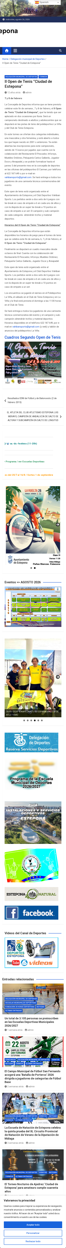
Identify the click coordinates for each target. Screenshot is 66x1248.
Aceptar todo (33, 1225)
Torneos (43, 77)
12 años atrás (14, 92)
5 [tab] (38, 720)
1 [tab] (31, 568)
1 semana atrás (15, 1030)
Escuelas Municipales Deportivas (20, 1003)
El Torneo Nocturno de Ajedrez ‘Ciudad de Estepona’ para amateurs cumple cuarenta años (31, 1188)
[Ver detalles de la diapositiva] (33, 525)
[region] (33, 1221)
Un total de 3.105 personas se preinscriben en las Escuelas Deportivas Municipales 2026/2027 (31, 1022)
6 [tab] (42, 720)
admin (28, 92)
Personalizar (33, 1233)
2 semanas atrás (15, 1086)
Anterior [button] (8, 524)
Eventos (55, 1060)
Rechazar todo (33, 1241)
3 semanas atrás (15, 1143)
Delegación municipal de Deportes (21, 77)
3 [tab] (31, 720)
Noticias (40, 1007)
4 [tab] (35, 720)
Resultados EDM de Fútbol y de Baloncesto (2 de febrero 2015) (32, 400)
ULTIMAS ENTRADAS (13, 1011)
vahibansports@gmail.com (18, 177)
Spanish (44, 2)
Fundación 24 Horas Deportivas (19, 1007)
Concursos (10, 1060)
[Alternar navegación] (15, 50)
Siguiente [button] (57, 524)
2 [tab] (35, 568)
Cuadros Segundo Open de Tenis (33, 337)
